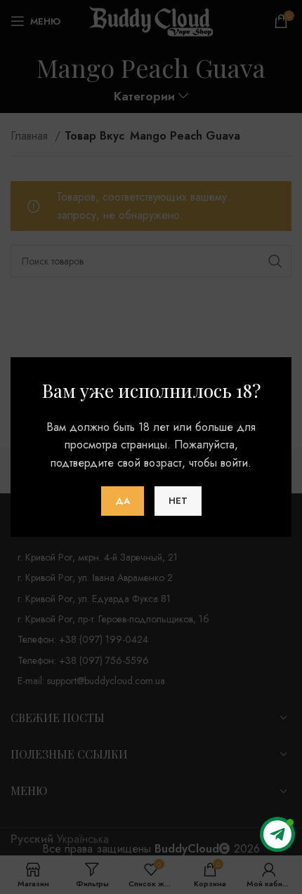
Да (122, 500)
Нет (178, 500)
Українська (83, 839)
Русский (32, 839)
